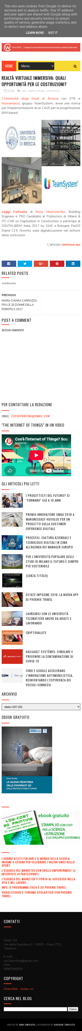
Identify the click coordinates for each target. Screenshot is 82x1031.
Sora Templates (27, 1024)
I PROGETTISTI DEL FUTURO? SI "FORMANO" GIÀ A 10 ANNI (48, 497)
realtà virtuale (36, 91)
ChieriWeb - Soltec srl (18, 989)
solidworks (53, 91)
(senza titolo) (37, 575)
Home (9, 65)
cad (23, 91)
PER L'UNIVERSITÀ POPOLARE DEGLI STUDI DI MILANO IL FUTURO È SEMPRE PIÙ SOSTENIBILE (52, 561)
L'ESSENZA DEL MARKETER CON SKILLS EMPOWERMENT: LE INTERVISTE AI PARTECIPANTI (39, 872)
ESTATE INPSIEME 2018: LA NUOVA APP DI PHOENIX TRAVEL (52, 597)
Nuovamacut (11, 103)
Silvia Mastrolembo (50, 212)
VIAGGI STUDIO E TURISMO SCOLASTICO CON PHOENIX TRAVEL (37, 894)
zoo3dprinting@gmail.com (30, 416)
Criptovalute (36, 632)
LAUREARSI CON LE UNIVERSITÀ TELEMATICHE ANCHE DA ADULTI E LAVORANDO (48, 618)
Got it (53, 32)
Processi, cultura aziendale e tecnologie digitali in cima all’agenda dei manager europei (49, 542)
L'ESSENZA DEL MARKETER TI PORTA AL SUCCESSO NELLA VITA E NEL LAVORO (38, 881)
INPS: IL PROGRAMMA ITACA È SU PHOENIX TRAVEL (34, 887)
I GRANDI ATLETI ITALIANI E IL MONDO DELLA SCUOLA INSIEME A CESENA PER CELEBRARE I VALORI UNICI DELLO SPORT (38, 862)
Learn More (35, 32)
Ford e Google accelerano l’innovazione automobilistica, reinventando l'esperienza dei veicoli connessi (49, 677)
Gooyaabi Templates (64, 1024)
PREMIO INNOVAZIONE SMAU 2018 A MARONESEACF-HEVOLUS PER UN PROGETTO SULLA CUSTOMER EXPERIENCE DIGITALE (50, 521)
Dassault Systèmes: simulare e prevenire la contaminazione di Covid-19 (49, 656)
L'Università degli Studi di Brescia (30, 98)
